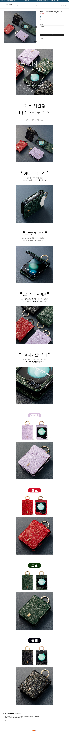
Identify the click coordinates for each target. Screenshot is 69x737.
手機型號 (41, 24)
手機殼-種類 (35, 5)
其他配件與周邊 (42, 5)
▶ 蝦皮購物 (37, 716)
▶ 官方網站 (37, 714)
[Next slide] (36, 27)
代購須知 (17, 5)
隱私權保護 (34, 734)
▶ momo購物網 (38, 717)
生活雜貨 (48, 5)
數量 (41, 29)
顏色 (41, 19)
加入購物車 (52, 34)
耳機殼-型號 (22, 5)
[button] (61, 5)
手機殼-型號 (28, 5)
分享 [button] (42, 38)
